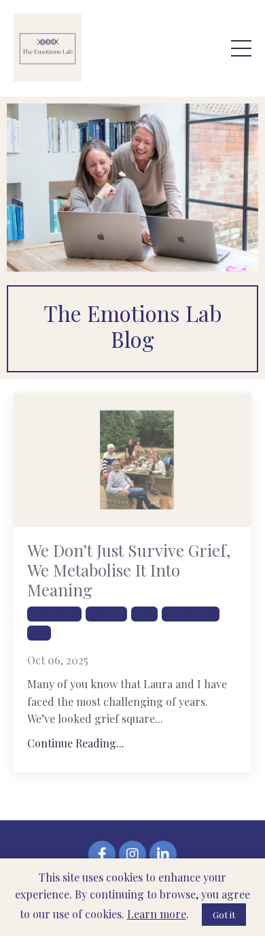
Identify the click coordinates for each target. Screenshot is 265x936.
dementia (106, 614)
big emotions (54, 614)
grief (144, 614)
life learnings (190, 614)
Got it (224, 914)
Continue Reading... (75, 743)
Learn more (156, 914)
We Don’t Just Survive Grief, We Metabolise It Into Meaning (128, 569)
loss (39, 633)
